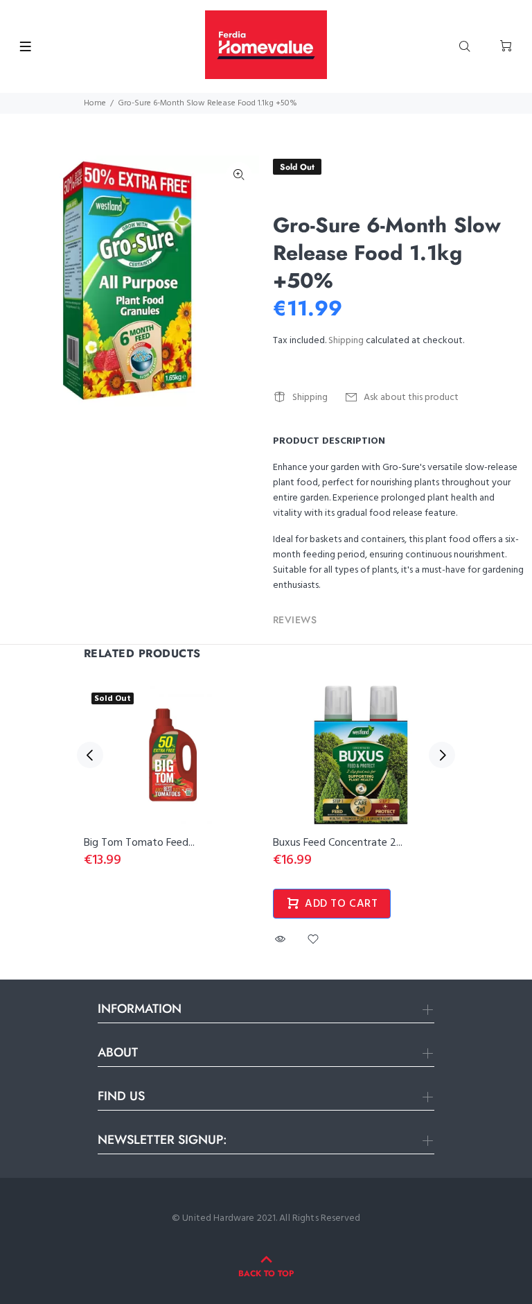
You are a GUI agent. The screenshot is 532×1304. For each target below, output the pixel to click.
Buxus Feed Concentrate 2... (337, 843)
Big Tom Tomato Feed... (139, 843)
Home (95, 103)
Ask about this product (411, 398)
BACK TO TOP (266, 1273)
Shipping (346, 341)
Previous (90, 755)
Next (442, 755)
